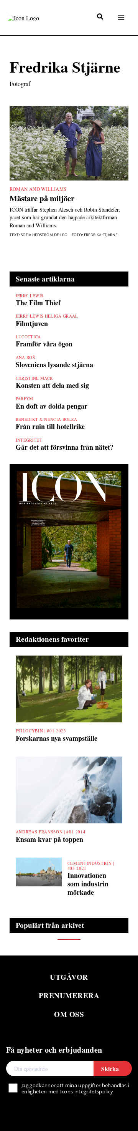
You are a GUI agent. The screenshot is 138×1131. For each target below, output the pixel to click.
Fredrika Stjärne (101, 234)
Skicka (110, 1068)
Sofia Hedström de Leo (44, 234)
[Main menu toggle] (121, 17)
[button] (100, 17)
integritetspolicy (93, 1091)
